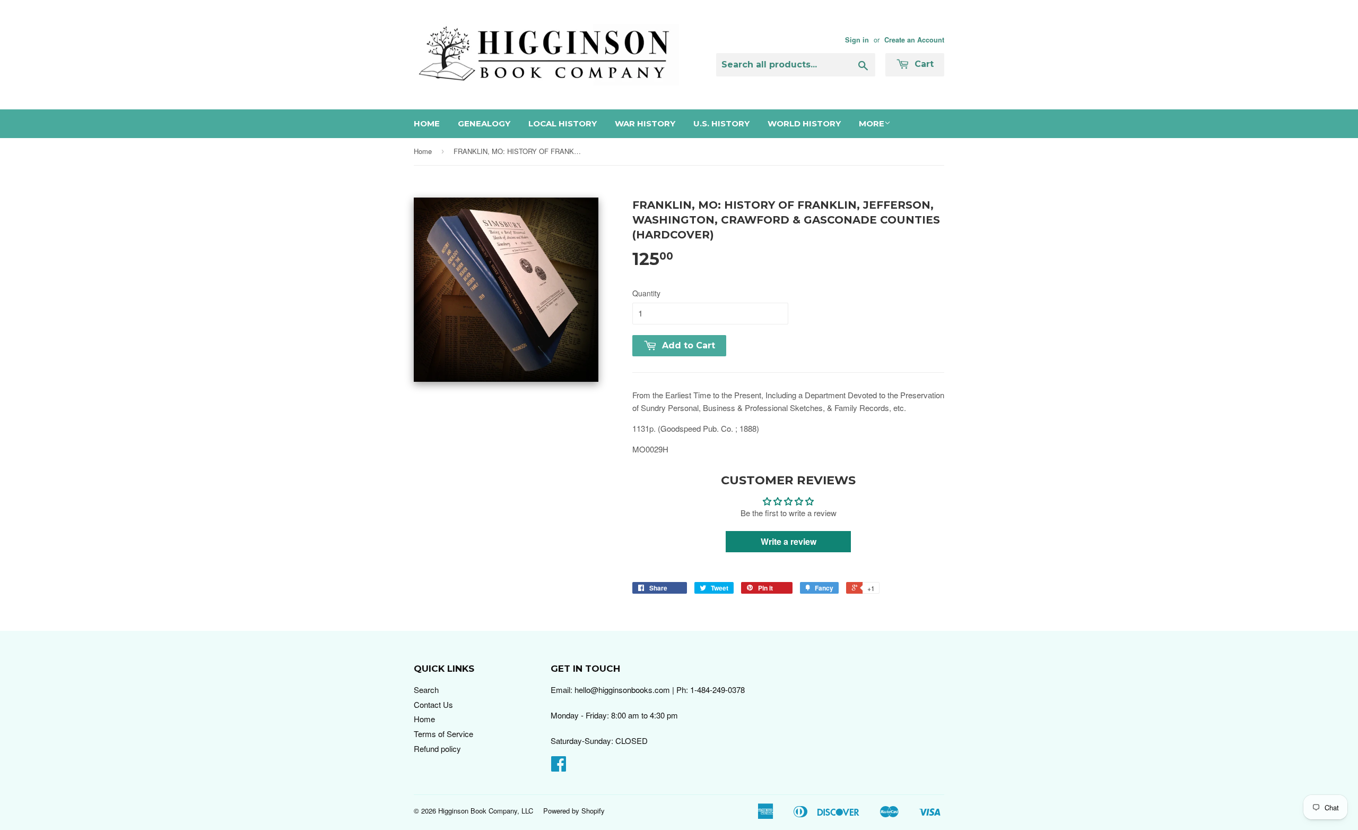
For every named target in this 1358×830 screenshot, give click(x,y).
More (871, 123)
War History (645, 123)
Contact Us (433, 704)
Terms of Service (443, 733)
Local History (562, 123)
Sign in (857, 40)
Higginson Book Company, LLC (485, 811)
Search (426, 689)
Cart (923, 64)
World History (804, 123)
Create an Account (914, 40)
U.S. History (721, 123)
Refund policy (437, 748)
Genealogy (484, 123)
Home (427, 123)
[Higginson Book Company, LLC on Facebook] (559, 766)
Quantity (646, 293)
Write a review (788, 541)
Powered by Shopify (574, 811)
